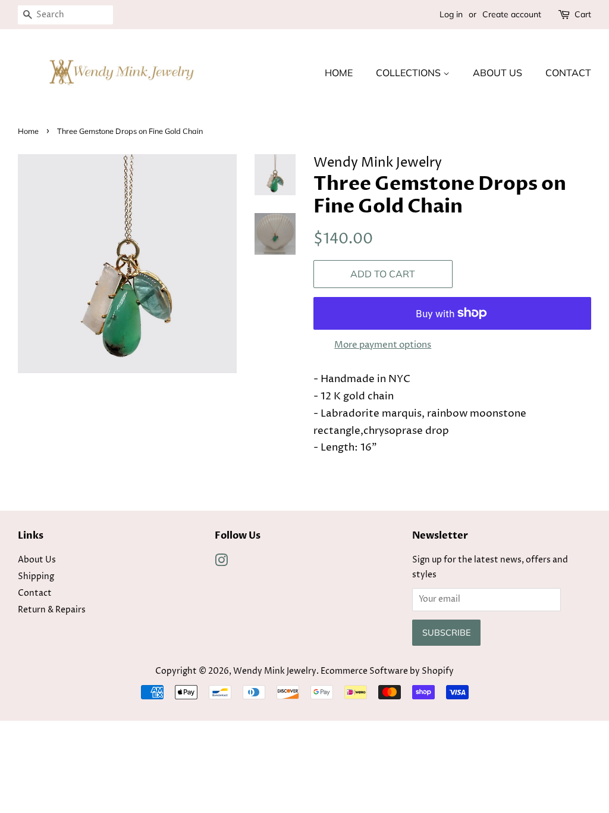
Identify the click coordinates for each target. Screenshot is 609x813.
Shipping (36, 577)
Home (339, 73)
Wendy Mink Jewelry (274, 671)
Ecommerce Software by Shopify (387, 671)
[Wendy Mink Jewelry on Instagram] (221, 563)
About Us (497, 73)
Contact (568, 73)
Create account (511, 14)
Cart (583, 14)
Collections (409, 73)
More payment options (382, 345)
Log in (451, 14)
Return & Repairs (52, 610)
